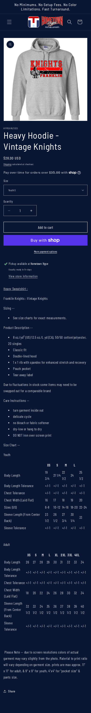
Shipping (7, 164)
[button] (9, 22)
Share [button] (11, 691)
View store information (23, 276)
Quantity (8, 201)
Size (6, 181)
